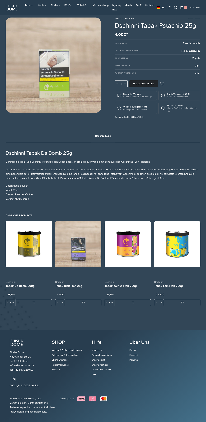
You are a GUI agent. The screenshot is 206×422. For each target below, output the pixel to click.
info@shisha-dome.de (22, 365)
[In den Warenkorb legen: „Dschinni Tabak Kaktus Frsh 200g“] (132, 302)
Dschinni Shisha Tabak (133, 117)
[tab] (103, 136)
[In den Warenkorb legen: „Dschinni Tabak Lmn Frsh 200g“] (182, 302)
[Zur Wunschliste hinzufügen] (162, 83)
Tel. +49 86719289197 (21, 369)
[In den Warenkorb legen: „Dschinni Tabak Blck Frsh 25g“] (83, 302)
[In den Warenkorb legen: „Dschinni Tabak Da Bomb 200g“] (33, 302)
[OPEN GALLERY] (53, 65)
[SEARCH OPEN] (176, 7)
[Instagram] (14, 379)
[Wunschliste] (169, 7)
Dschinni (129, 19)
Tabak (118, 19)
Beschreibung (103, 136)
